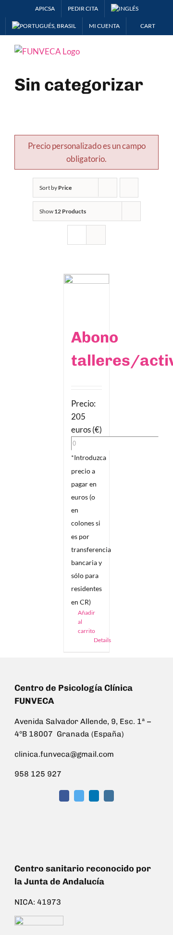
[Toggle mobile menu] (155, 50)
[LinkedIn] (94, 796)
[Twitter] (79, 796)
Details (98, 640)
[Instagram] (109, 796)
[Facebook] (64, 796)
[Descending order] (129, 188)
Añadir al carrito (82, 621)
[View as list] (95, 234)
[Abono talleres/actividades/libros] (87, 295)
